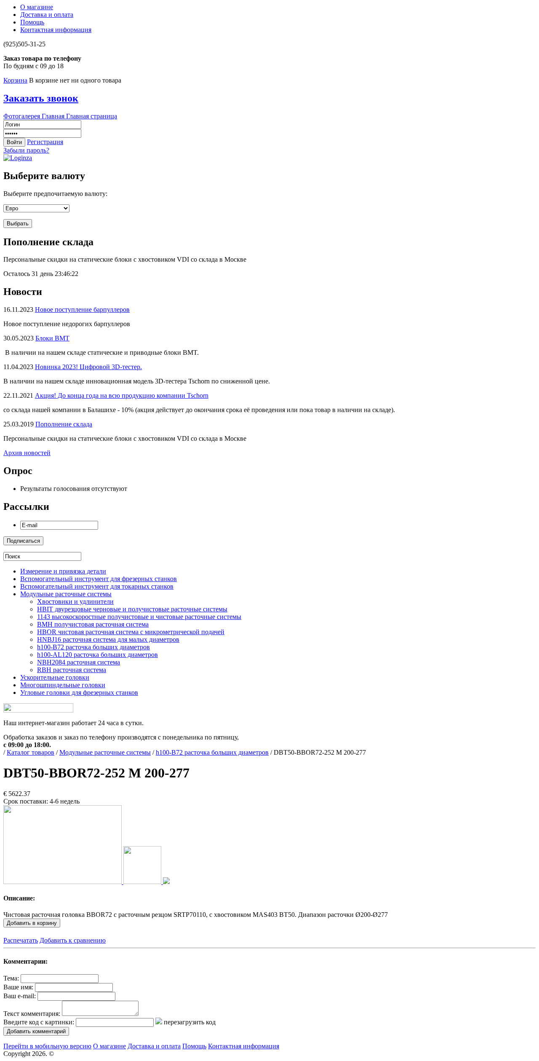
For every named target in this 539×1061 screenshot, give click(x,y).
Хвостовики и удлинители (75, 601)
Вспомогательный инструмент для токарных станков (96, 586)
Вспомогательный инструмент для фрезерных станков (98, 578)
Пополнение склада (63, 424)
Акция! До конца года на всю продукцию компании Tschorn (121, 395)
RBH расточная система (71, 669)
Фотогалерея (22, 116)
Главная (54, 116)
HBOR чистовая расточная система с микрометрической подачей (130, 631)
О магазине (36, 7)
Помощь (32, 22)
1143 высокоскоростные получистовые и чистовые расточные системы (139, 616)
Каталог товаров (30, 752)
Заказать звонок (40, 98)
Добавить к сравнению (73, 940)
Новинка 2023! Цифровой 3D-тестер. (88, 366)
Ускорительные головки (54, 677)
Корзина (15, 80)
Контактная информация (55, 29)
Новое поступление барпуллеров (82, 309)
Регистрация (45, 141)
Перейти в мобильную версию (47, 1046)
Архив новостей (27, 452)
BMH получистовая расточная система (93, 624)
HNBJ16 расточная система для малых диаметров (108, 639)
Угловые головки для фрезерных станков (79, 692)
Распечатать (20, 940)
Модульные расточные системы (66, 593)
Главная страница (91, 116)
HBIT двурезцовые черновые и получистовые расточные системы (132, 609)
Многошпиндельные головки (62, 685)
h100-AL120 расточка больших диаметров (97, 654)
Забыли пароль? (26, 150)
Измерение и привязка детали (63, 571)
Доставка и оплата (46, 14)
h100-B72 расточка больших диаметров (93, 647)
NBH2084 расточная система (78, 662)
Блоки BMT (52, 338)
